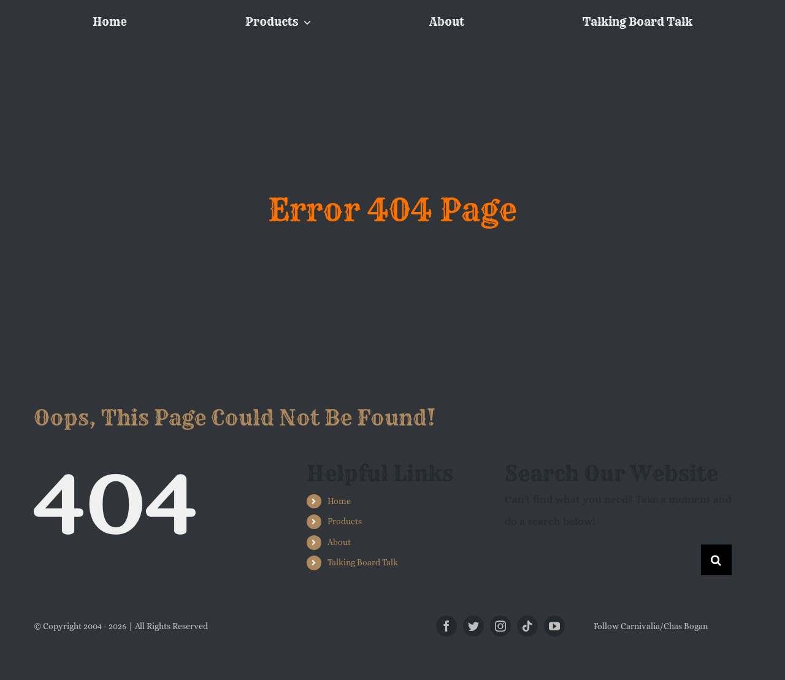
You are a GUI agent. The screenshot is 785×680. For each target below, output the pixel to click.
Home (339, 501)
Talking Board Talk (362, 562)
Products (344, 521)
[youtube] (554, 626)
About (339, 542)
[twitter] (473, 626)
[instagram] (500, 626)
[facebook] (446, 626)
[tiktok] (527, 626)
